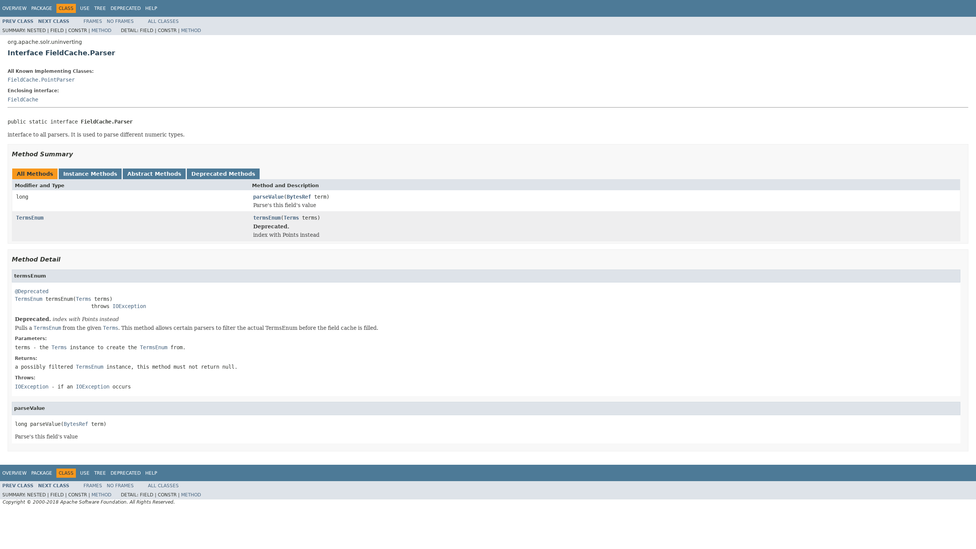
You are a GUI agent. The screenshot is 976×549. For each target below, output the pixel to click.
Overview (14, 8)
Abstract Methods (154, 174)
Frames (92, 21)
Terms (291, 218)
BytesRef (299, 197)
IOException (129, 306)
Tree (100, 8)
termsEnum (267, 218)
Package (41, 8)
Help (151, 8)
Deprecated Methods (223, 174)
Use (85, 8)
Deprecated (126, 8)
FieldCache (23, 99)
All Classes (163, 21)
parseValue (268, 197)
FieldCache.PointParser (41, 80)
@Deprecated (31, 291)
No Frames (120, 21)
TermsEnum (29, 218)
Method (101, 30)
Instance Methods (90, 174)
